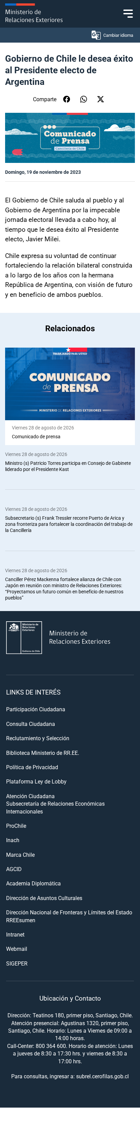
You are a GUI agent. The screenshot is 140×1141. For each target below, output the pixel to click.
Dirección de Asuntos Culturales (44, 897)
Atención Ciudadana (30, 796)
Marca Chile (20, 854)
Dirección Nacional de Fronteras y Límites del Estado (69, 912)
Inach (12, 839)
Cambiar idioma (118, 35)
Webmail (16, 948)
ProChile (16, 825)
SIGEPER (17, 963)
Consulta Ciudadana (30, 723)
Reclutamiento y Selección (37, 738)
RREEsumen (20, 920)
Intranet (15, 934)
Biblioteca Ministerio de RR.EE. (42, 752)
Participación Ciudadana (35, 709)
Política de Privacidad (32, 767)
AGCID (14, 868)
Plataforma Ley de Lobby (36, 781)
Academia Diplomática (33, 883)
